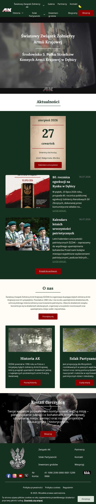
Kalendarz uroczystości (48, 165)
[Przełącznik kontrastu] (86, 6)
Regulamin (68, 487)
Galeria (51, 4)
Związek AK (44, 449)
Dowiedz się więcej (33, 500)
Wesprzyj (86, 13)
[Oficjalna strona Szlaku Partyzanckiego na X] (26, 476)
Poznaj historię (30, 382)
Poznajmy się (48, 316)
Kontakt (73, 4)
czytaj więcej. (59, 210)
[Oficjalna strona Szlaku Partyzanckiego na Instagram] (14, 476)
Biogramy (72, 13)
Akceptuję (86, 499)
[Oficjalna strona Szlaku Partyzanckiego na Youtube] (20, 476)
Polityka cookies (52, 487)
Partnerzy (62, 4)
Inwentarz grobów (53, 14)
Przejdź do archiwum (48, 271)
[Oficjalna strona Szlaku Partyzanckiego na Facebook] (8, 476)
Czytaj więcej (84, 382)
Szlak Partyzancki (47, 457)
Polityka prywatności (33, 487)
